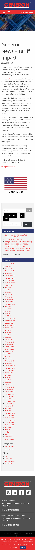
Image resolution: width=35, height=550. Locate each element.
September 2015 (10, 418)
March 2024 (8, 295)
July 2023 (8, 306)
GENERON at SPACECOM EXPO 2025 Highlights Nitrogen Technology (16, 245)
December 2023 (10, 302)
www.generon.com (8, 167)
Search (29, 210)
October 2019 (9, 347)
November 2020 (10, 321)
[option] (17, 22)
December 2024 (10, 276)
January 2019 (9, 363)
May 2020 (8, 335)
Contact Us (11, 215)
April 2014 (8, 432)
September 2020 (10, 325)
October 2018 (9, 370)
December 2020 (10, 318)
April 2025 (8, 266)
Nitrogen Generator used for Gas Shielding (18, 242)
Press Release (9, 446)
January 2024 (9, 299)
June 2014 (8, 430)
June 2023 (8, 309)
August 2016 (9, 406)
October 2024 (9, 280)
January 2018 (9, 389)
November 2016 (10, 401)
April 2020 (8, 337)
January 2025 (9, 273)
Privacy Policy (28, 542)
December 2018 (10, 366)
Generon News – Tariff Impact (14, 239)
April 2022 (8, 316)
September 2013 (10, 439)
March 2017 (8, 399)
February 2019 (9, 361)
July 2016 (8, 408)
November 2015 (10, 413)
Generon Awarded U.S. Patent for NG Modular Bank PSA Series (16, 236)
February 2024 (9, 297)
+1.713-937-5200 (25, 11)
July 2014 (8, 427)
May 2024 (8, 292)
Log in (7, 456)
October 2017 (9, 396)
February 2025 (9, 271)
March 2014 (8, 434)
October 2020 (9, 323)
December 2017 (10, 392)
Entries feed (8, 459)
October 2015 (9, 415)
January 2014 (9, 437)
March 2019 (8, 358)
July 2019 (8, 354)
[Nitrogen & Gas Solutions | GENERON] (17, 5)
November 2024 (10, 278)
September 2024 (10, 283)
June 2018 (8, 377)
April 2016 (8, 411)
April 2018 (8, 382)
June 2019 (8, 356)
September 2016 (10, 404)
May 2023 (8, 311)
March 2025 (8, 268)
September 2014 (10, 425)
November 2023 (10, 304)
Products (12, 79)
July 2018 (8, 375)
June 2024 (8, 290)
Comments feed (10, 461)
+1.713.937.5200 (13, 510)
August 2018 (9, 373)
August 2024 (9, 285)
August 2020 (9, 328)
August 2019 (9, 351)
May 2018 (8, 380)
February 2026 (9, 264)
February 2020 (9, 342)
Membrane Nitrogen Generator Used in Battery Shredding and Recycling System (17, 249)
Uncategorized (9, 449)
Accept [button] (23, 547)
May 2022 (8, 313)
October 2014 (9, 422)
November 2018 (10, 368)
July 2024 (8, 287)
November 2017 (10, 394)
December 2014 (10, 420)
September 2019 (10, 349)
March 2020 (8, 340)
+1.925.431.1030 (13, 525)
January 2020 (9, 344)
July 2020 (8, 330)
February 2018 (9, 387)
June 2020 (8, 332)
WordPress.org (9, 463)
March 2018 (8, 385)
